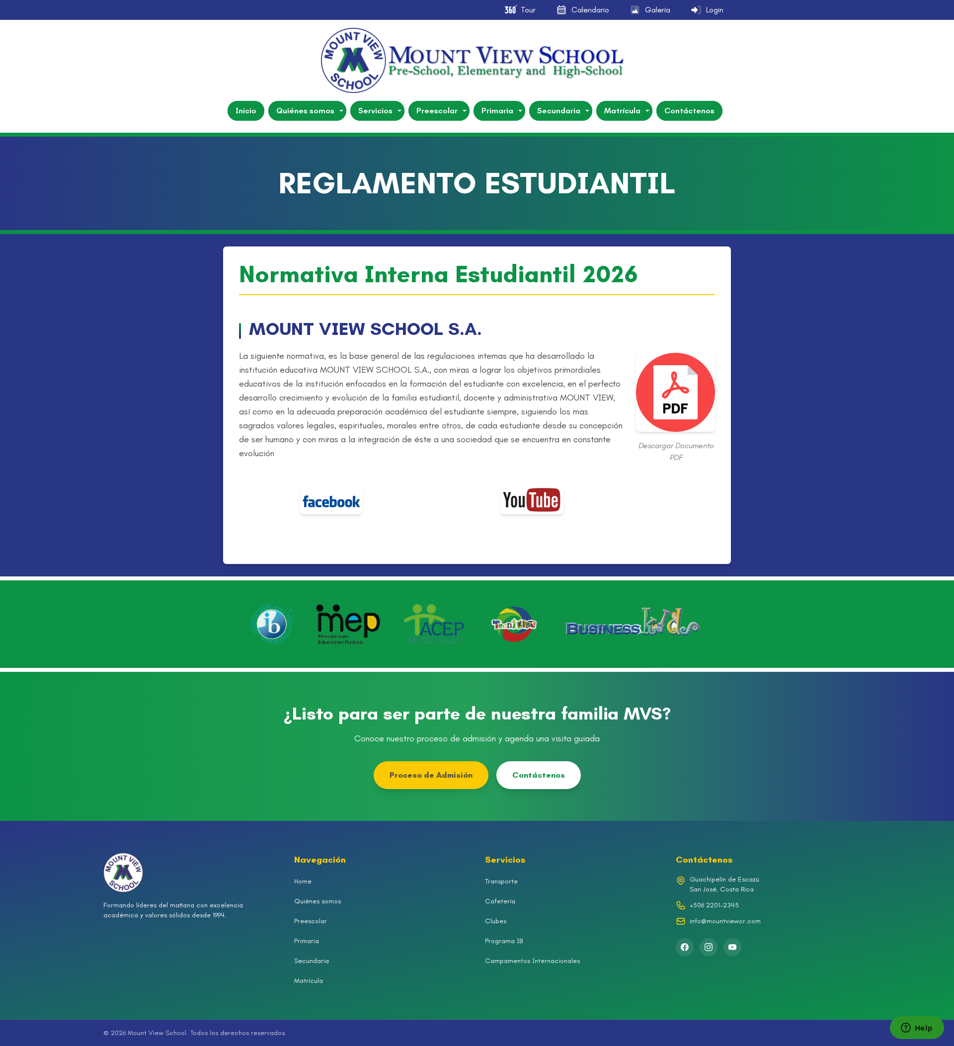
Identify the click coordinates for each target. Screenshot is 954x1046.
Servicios (375, 110)
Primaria (497, 110)
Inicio (246, 110)
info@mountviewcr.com (725, 921)
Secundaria (558, 110)
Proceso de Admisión (431, 775)
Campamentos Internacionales (532, 961)
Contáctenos (689, 110)
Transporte (501, 881)
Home (303, 881)
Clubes (495, 921)
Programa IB (504, 941)
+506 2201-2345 (714, 905)
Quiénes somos (305, 110)
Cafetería (500, 901)
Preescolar (437, 110)
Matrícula (622, 110)
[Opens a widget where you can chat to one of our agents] (916, 1028)
